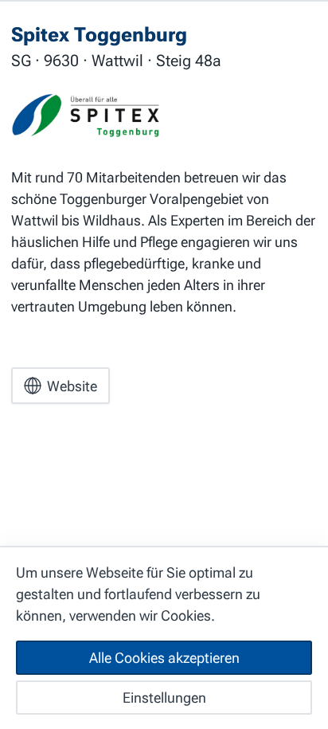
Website (72, 386)
